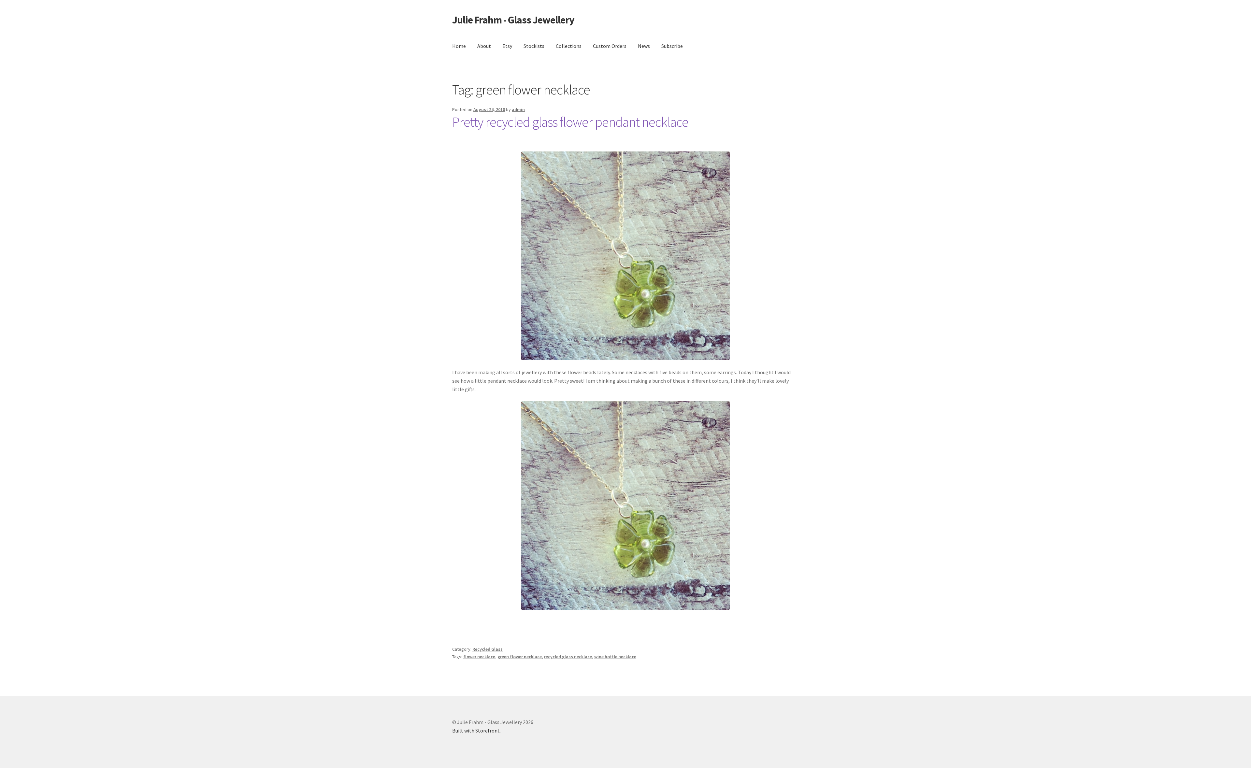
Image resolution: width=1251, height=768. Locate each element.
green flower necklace (519, 657)
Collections (569, 46)
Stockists (534, 46)
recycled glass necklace (568, 657)
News (644, 46)
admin (518, 109)
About (484, 46)
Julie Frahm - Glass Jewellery (513, 19)
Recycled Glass (487, 649)
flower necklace (479, 657)
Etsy (507, 46)
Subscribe (672, 46)
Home (459, 46)
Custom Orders (609, 46)
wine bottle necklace (615, 657)
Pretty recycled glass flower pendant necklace (570, 121)
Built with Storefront (476, 730)
